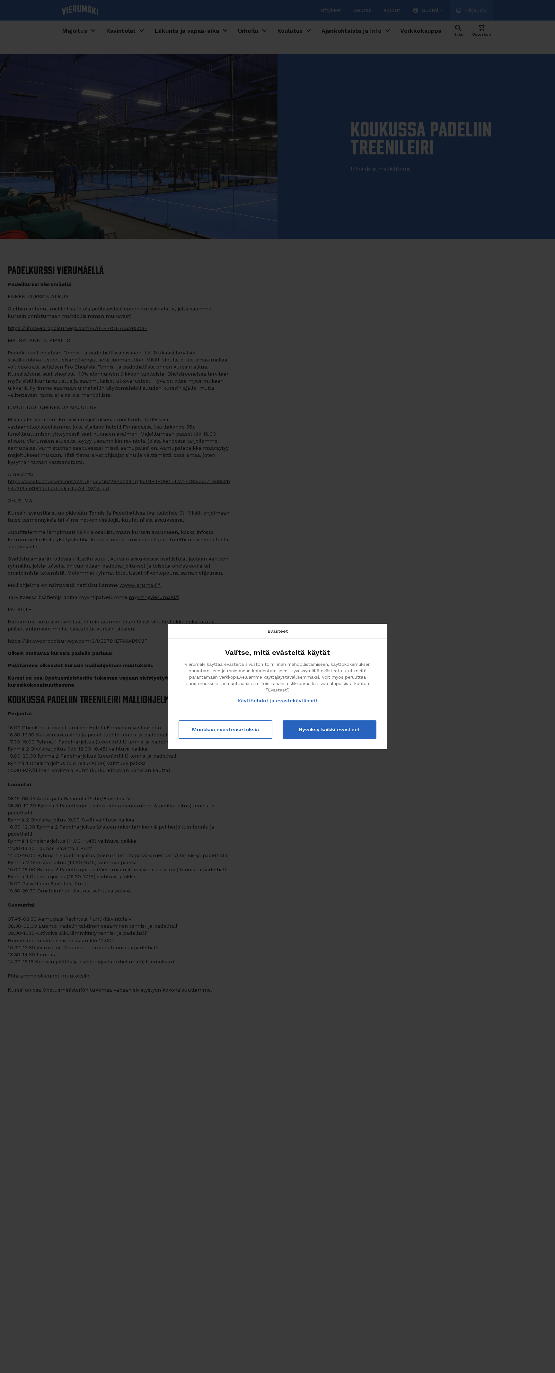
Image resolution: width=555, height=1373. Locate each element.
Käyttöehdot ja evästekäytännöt (277, 701)
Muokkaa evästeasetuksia (225, 729)
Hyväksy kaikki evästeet (329, 729)
